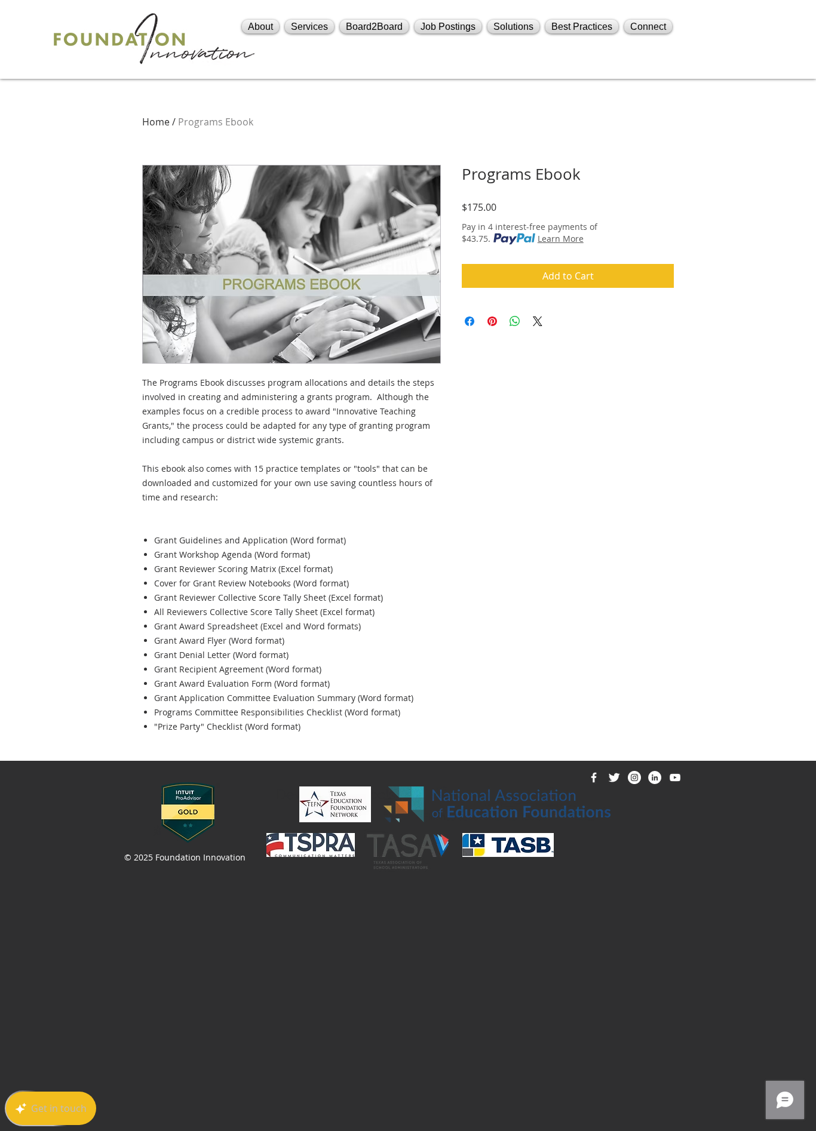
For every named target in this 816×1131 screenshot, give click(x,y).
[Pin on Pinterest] (492, 321)
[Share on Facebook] (469, 321)
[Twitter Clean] (614, 777)
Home (156, 121)
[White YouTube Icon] (675, 777)
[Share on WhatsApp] (515, 321)
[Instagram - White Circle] (634, 777)
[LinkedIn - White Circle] (654, 777)
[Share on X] (537, 321)
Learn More (561, 238)
